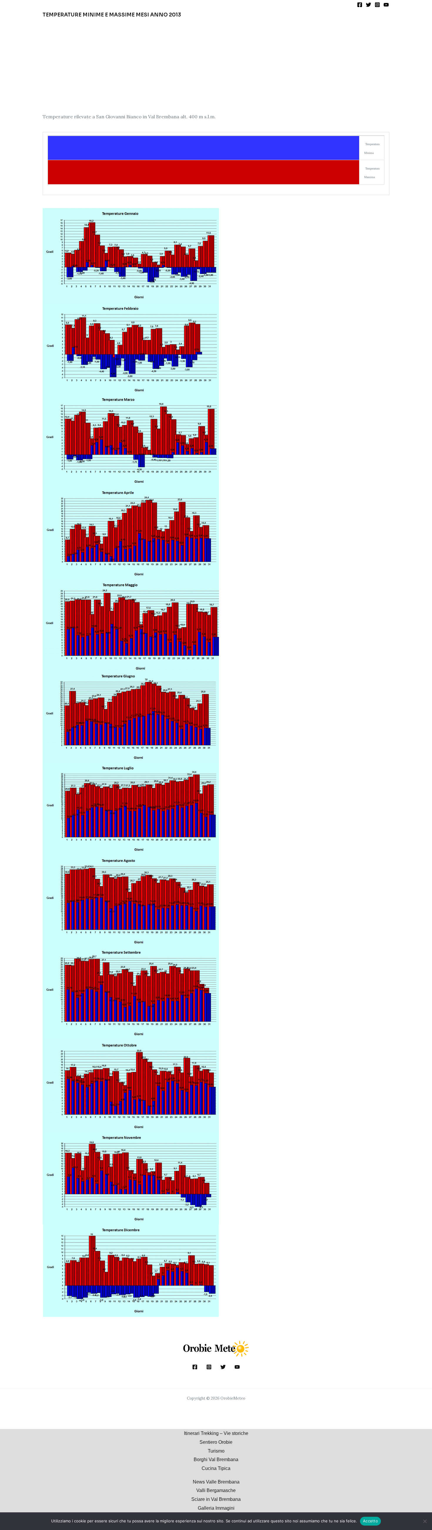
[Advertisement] (216, 65)
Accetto (370, 1521)
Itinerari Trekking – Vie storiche (216, 1433)
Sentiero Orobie (216, 1442)
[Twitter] (368, 4)
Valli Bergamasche (216, 1490)
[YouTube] (386, 4)
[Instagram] (377, 4)
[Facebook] (359, 4)
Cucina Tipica (216, 1468)
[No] (425, 1521)
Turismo (216, 1450)
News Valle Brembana (216, 1481)
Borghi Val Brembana (216, 1459)
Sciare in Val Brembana (216, 1499)
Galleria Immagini (216, 1508)
